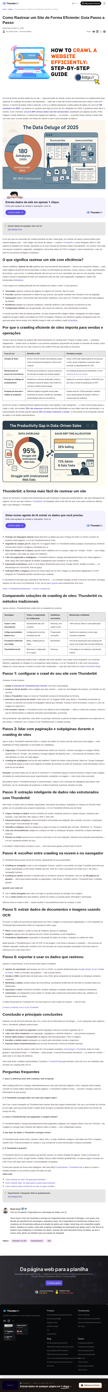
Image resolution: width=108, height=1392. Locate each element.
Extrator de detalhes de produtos (89, 1322)
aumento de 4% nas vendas (77, 374)
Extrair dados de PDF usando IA (57, 1350)
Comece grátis (14, 212)
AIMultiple (73, 320)
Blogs (11, 9)
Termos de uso (83, 1362)
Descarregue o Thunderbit (75, 1049)
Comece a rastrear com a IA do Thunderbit (20, 1007)
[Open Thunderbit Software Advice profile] (22, 1326)
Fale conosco (82, 1369)
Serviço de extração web (86, 1354)
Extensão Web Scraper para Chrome (59, 1315)
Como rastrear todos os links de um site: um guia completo (30, 1186)
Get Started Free (15, 229)
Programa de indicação (86, 1347)
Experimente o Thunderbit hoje (69, 1167)
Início (5, 9)
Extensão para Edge (54, 1318)
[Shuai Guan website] (25, 1209)
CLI (48, 1330)
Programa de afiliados (85, 1343)
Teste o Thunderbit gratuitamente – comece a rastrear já (26, 589)
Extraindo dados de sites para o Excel (59, 1362)
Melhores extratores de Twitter (57, 1354)
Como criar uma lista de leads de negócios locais (63, 1358)
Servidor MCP (51, 1334)
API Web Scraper (52, 1326)
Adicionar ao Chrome (91, 1385)
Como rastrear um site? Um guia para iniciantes (25, 1180)
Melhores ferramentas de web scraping (60, 1347)
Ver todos (81, 1326)
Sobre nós (81, 1358)
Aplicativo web (52, 1322)
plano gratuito (52, 583)
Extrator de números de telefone (89, 1318)
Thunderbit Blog (92, 666)
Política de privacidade (86, 1366)
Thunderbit (68, 243)
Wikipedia (18, 280)
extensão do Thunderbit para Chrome (30, 686)
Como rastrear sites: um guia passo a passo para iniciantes (30, 1183)
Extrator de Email (84, 1315)
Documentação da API (86, 1350)
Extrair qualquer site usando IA (57, 1343)
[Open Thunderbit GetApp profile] (9, 1326)
